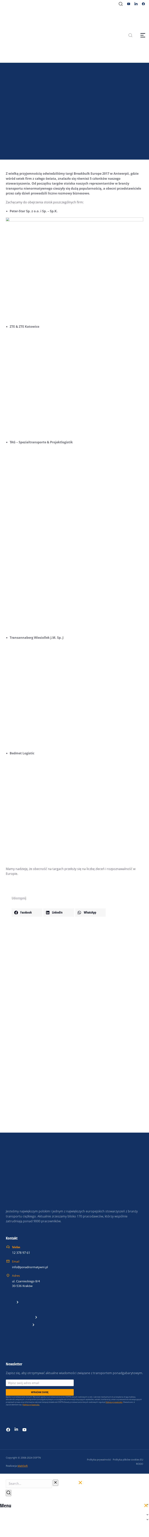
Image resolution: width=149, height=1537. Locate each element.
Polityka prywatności (99, 1459)
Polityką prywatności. (31, 1404)
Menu (5, 1505)
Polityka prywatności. (114, 1402)
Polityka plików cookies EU (128, 1459)
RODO (139, 1464)
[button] (27, 912)
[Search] (8, 1493)
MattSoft (22, 1465)
